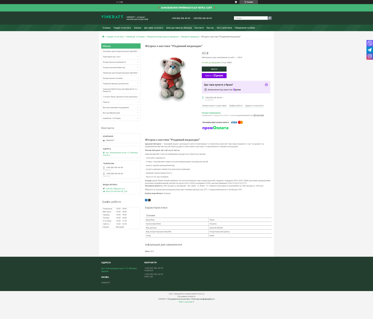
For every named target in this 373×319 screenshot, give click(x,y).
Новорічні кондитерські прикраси (163, 37)
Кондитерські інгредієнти (114, 62)
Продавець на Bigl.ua (186, 296)
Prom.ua (200, 294)
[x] (149, 201)
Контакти (199, 28)
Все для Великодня (111, 113)
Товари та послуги (122, 28)
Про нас (210, 28)
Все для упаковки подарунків (116, 107)
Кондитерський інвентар (114, 67)
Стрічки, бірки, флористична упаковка (120, 97)
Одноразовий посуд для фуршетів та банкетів (120, 90)
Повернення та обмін (245, 28)
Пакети (106, 102)
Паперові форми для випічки (116, 84)
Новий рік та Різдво (135, 37)
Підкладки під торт (112, 57)
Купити (214, 69)
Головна (106, 28)
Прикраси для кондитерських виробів (120, 73)
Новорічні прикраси (190, 37)
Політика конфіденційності (203, 299)
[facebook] (146, 201)
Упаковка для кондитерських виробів (120, 51)
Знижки (137, 28)
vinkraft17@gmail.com (115, 189)
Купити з (209, 76)
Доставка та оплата (153, 28)
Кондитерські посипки (113, 78)
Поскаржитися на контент (179, 299)
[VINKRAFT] (112, 18)
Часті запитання (224, 28)
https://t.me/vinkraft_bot (116, 191)
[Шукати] (270, 18)
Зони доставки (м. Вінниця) (179, 28)
